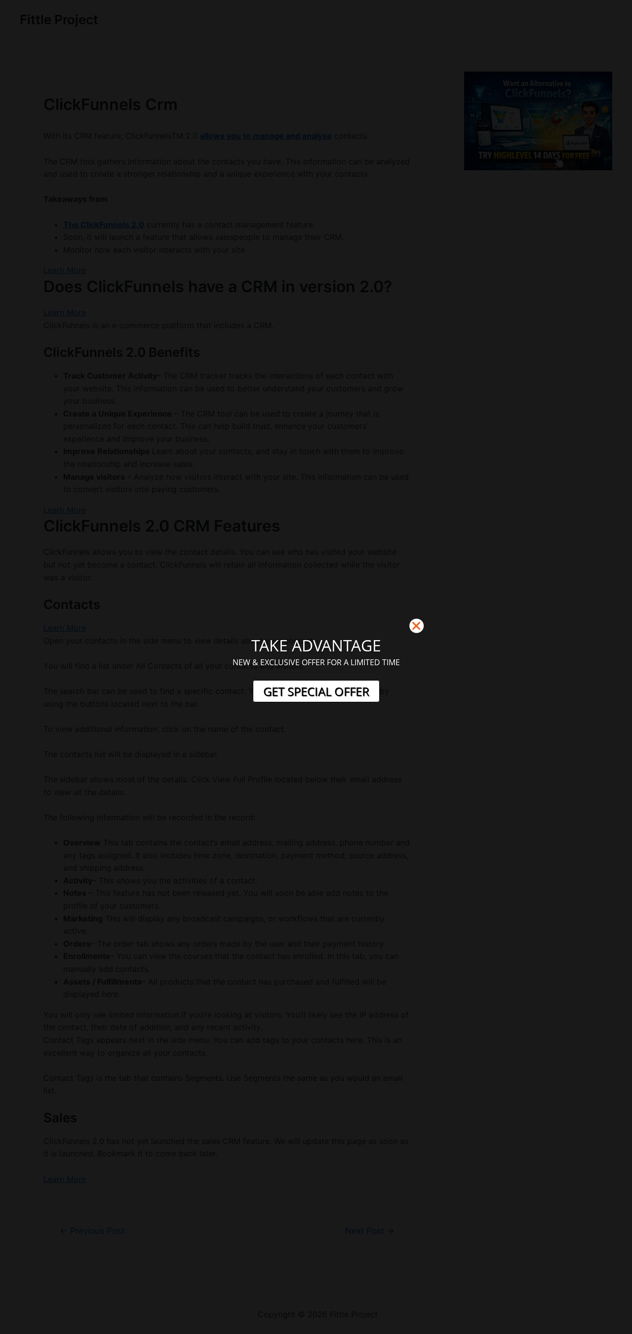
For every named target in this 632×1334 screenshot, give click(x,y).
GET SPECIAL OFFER (316, 691)
